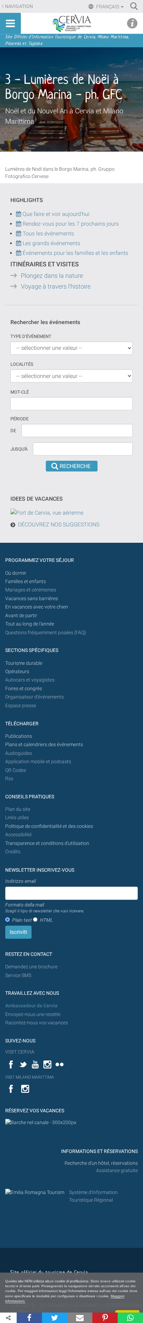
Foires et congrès (23, 689)
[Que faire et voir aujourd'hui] (19, 223)
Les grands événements (50, 243)
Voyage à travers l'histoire (56, 286)
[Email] (80, 1318)
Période (19, 418)
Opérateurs (17, 672)
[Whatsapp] (130, 1318)
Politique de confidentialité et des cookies (49, 826)
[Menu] (10, 23)
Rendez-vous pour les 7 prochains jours (71, 223)
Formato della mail (44, 908)
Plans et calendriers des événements (44, 745)
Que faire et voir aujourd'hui (55, 214)
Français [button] (107, 6)
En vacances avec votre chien (37, 607)
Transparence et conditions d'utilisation (47, 843)
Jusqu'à (18, 449)
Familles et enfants (25, 581)
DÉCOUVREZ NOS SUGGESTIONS (58, 524)
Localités (21, 364)
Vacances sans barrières (31, 599)
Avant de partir (21, 616)
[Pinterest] (105, 1318)
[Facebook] (29, 1318)
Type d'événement (30, 336)
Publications (18, 736)
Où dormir (15, 573)
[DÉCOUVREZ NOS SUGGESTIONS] (46, 512)
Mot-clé (19, 392)
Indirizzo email (20, 881)
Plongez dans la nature (52, 275)
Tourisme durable (23, 663)
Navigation (19, 6)
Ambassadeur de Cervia (31, 1006)
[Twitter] (54, 1318)
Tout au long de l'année (29, 624)
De (13, 430)
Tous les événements (47, 233)
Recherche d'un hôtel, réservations (101, 1163)
